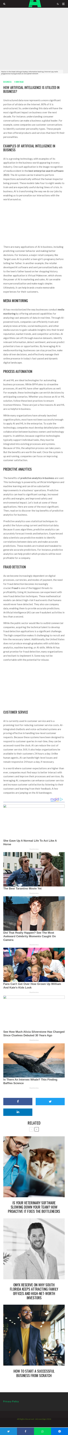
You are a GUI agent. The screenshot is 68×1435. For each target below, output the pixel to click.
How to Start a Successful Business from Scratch (34, 1373)
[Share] (17, 1101)
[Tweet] (50, 1101)
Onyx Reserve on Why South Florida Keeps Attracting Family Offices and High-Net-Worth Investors (34, 1291)
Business (7, 81)
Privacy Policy (11, 1401)
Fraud (15, 588)
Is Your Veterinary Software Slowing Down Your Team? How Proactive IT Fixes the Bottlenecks (34, 1207)
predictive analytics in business (37, 477)
